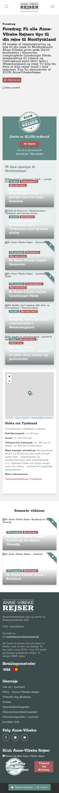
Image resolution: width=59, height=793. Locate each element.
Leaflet (17, 417)
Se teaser (29, 143)
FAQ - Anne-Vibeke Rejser (21, 692)
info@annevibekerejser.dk (22, 636)
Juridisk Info (11, 722)
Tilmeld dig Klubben (17, 697)
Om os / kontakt (14, 687)
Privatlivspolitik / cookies (20, 717)
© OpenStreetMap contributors (41, 417)
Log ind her (22, 153)
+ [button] (9, 376)
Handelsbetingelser (16, 707)
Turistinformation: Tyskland (23, 478)
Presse (7, 702)
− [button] (9, 381)
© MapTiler (25, 417)
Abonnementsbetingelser (20, 712)
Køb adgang (37, 153)
